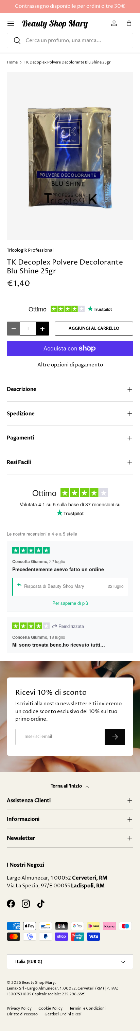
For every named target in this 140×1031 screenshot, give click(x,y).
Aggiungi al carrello (94, 328)
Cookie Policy (50, 1008)
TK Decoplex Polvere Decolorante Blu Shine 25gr (67, 62)
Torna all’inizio (67, 786)
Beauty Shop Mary (38, 982)
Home (12, 62)
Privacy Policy (19, 1008)
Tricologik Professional (30, 250)
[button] (129, 23)
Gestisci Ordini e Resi (63, 1014)
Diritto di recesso (22, 1014)
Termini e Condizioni (87, 1008)
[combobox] (70, 40)
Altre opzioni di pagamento (70, 364)
